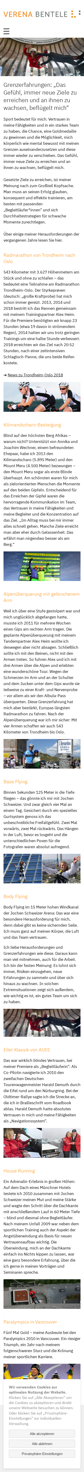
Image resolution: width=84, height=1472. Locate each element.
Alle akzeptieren (42, 1434)
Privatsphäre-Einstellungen (42, 1454)
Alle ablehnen (42, 1444)
